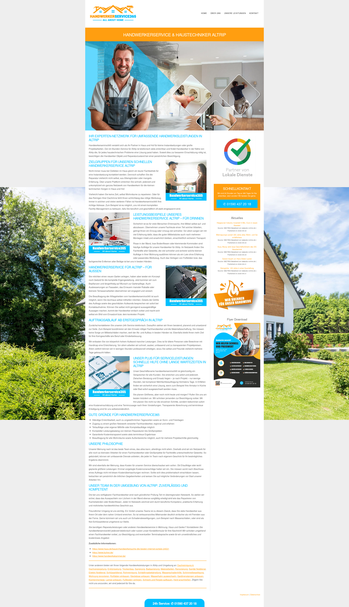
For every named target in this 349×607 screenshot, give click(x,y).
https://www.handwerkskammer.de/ (109, 556)
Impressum (244, 594)
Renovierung (181, 569)
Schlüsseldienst (114, 572)
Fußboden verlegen (132, 579)
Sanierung (140, 569)
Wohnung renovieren (99, 576)
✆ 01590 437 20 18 (237, 203)
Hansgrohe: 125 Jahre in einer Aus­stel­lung (237, 268)
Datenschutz (255, 594)
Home (204, 13)
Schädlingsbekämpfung (149, 572)
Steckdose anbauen (140, 576)
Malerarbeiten (167, 569)
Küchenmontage (97, 579)
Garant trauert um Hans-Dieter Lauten (237, 258)
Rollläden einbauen (119, 576)
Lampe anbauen (114, 579)
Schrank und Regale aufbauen (157, 579)
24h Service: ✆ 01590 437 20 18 (174, 603)
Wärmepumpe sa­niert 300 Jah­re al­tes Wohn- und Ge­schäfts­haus (237, 236)
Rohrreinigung (130, 572)
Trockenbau (128, 569)
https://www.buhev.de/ (102, 552)
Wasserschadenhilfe (172, 572)
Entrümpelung (114, 569)
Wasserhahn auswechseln (163, 576)
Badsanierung (153, 569)
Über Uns (215, 13)
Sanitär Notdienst (197, 569)
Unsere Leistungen (235, 13)
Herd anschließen (182, 579)
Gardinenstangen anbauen (190, 576)
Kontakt (253, 13)
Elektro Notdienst (97, 572)
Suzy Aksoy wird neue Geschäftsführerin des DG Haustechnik (237, 248)
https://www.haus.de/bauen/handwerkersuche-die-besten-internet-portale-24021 (130, 548)
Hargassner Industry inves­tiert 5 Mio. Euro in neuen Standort (237, 224)
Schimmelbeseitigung (193, 572)
